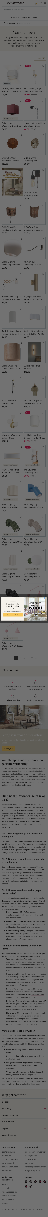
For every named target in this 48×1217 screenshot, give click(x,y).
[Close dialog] (45, 598)
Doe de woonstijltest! (12, 615)
